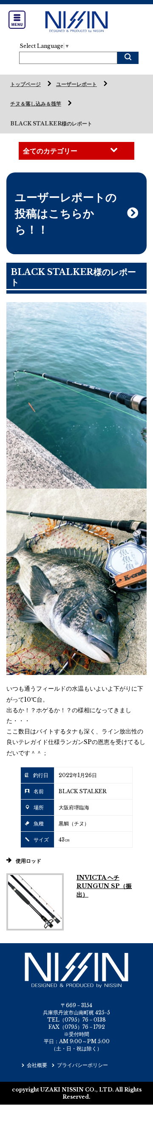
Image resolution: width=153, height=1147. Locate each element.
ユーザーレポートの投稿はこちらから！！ (66, 213)
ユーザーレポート (76, 84)
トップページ (25, 84)
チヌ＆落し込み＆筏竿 (35, 103)
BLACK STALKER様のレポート (51, 123)
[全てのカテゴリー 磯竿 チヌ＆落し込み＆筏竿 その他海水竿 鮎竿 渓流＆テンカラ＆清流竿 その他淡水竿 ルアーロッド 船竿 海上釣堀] (76, 151)
